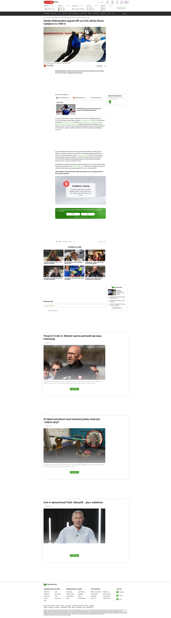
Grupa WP (52, 605)
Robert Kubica (94, 594)
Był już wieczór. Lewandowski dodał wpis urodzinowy (117, 297)
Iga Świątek (93, 596)
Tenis (59, 13)
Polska (70, 241)
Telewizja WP (64, 607)
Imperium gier (90, 607)
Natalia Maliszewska (56, 17)
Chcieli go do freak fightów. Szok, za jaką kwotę (117, 301)
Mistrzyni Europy (84, 122)
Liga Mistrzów (81, 592)
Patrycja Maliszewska (86, 120)
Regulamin (91, 605)
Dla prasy (62, 605)
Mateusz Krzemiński (81, 155)
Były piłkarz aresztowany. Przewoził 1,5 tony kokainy (120, 292)
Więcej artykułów (116, 307)
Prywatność (68, 605)
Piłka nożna (53, 13)
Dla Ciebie (46, 13)
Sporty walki (83, 13)
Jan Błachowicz (106, 596)
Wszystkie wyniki (120, 8)
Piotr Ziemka (50, 65)
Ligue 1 (68, 598)
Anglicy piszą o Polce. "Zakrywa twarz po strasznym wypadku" (94, 262)
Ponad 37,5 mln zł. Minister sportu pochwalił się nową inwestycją (94, 278)
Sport (84, 607)
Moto (109, 13)
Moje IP (73, 607)
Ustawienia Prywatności (77, 605)
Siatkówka (64, 13)
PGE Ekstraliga (81, 598)
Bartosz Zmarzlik (107, 594)
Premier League (70, 594)
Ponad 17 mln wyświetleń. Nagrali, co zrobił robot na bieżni (118, 305)
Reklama (86, 605)
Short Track (49, 17)
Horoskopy (51, 607)
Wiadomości (79, 607)
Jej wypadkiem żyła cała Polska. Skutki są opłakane (74, 278)
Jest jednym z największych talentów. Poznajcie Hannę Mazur (53, 278)
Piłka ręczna (96, 13)
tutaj (69, 615)
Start (44, 17)
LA (112, 13)
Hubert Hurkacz (106, 598)
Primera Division (70, 596)
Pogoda (45, 607)
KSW (45, 600)
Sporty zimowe (58, 241)
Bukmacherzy (76, 13)
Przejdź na (48, 2)
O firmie (57, 605)
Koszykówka (103, 13)
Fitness (46, 598)
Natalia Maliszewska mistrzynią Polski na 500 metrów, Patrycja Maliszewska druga (89, 109)
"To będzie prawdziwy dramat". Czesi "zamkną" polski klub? (53, 262)
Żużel (69, 13)
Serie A (79, 596)
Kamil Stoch (106, 592)
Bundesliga (80, 594)
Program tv (57, 607)
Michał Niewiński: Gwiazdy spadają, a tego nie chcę (73, 262)
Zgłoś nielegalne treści (53, 310)
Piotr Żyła (93, 598)
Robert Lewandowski (96, 592)
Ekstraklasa (69, 592)
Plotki (69, 607)
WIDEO (89, 13)
